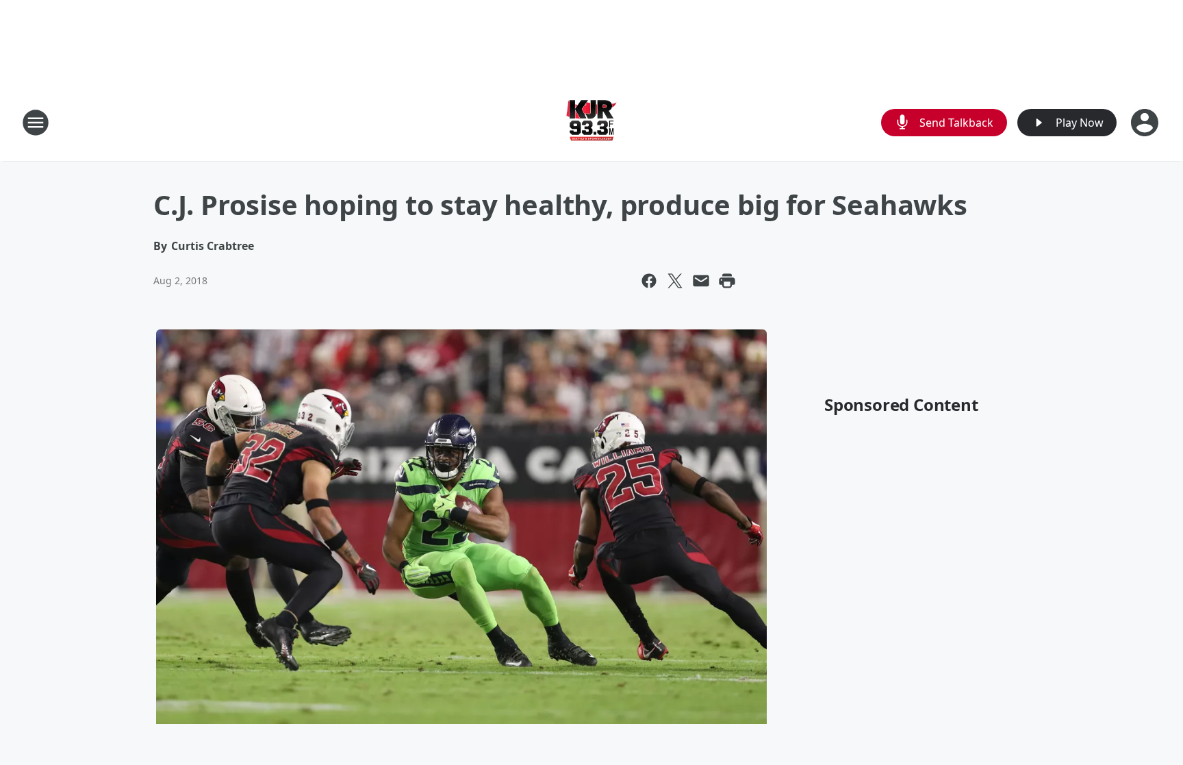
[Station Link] (591, 122)
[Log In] (1146, 122)
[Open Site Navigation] (35, 122)
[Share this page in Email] (701, 280)
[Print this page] (727, 280)
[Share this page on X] (675, 280)
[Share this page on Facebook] (649, 280)
